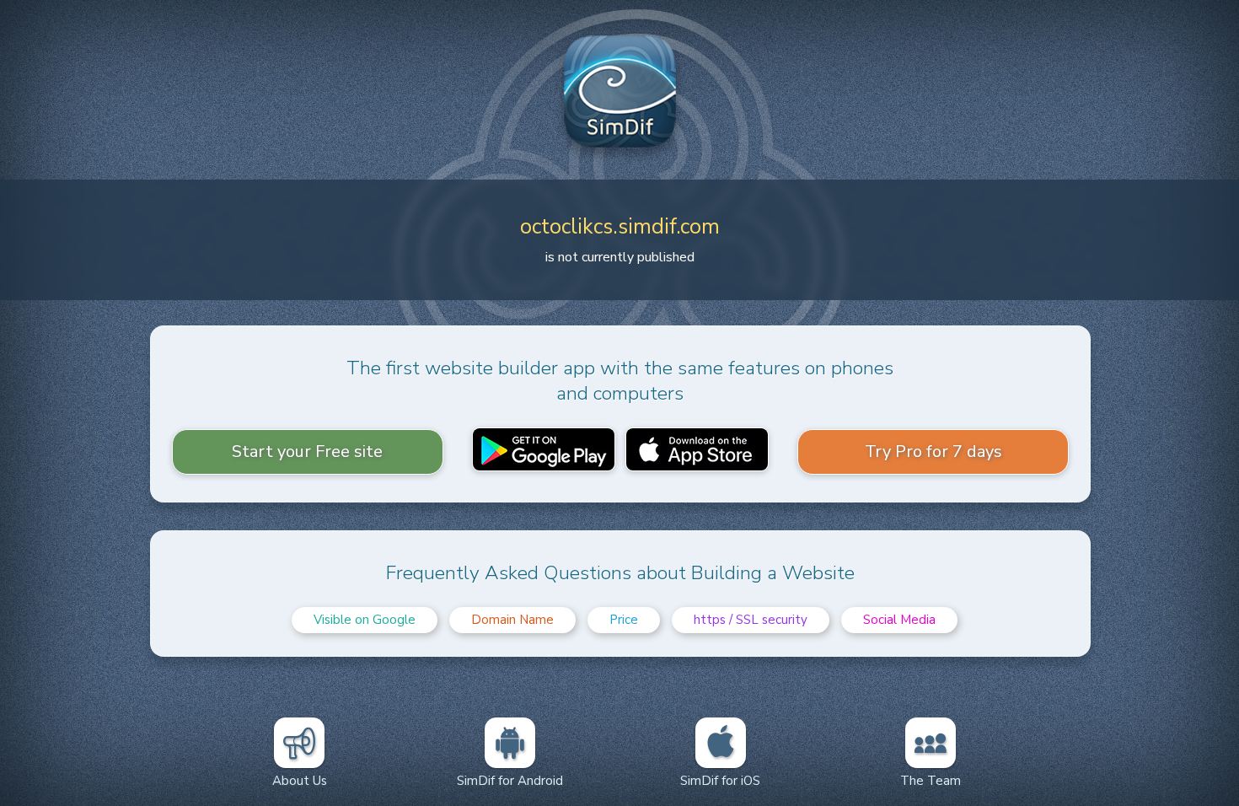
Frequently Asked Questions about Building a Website (620, 573)
